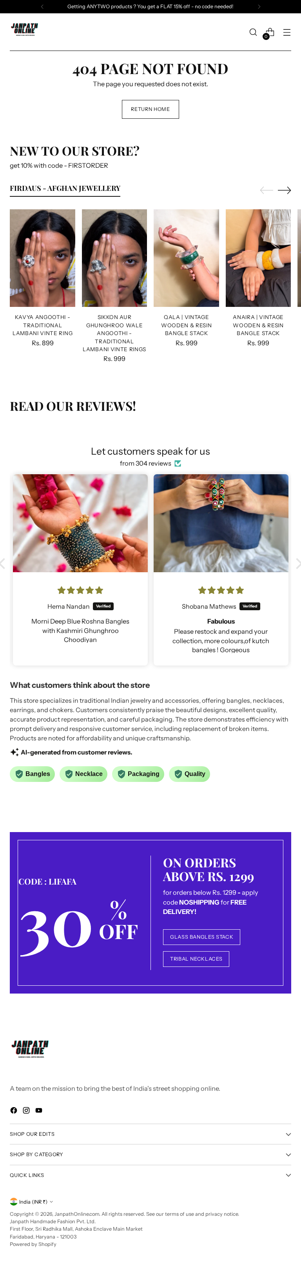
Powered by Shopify (33, 1244)
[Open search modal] (253, 32)
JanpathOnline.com (76, 1214)
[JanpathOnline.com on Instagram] (27, 1111)
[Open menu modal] (287, 32)
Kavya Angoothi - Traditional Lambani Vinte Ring (43, 325)
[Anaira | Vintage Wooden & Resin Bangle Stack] (258, 258)
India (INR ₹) (33, 1202)
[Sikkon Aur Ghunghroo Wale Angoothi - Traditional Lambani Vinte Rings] (114, 258)
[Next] (259, 6)
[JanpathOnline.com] (25, 32)
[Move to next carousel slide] (284, 190)
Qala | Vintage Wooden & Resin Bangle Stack (186, 325)
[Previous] (42, 6)
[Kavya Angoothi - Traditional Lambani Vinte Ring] (42, 258)
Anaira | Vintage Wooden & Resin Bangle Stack (258, 325)
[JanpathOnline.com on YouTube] (39, 1111)
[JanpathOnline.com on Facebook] (14, 1111)
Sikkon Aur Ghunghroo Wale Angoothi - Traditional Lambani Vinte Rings (114, 333)
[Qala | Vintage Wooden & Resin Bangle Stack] (186, 258)
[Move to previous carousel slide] (266, 190)
